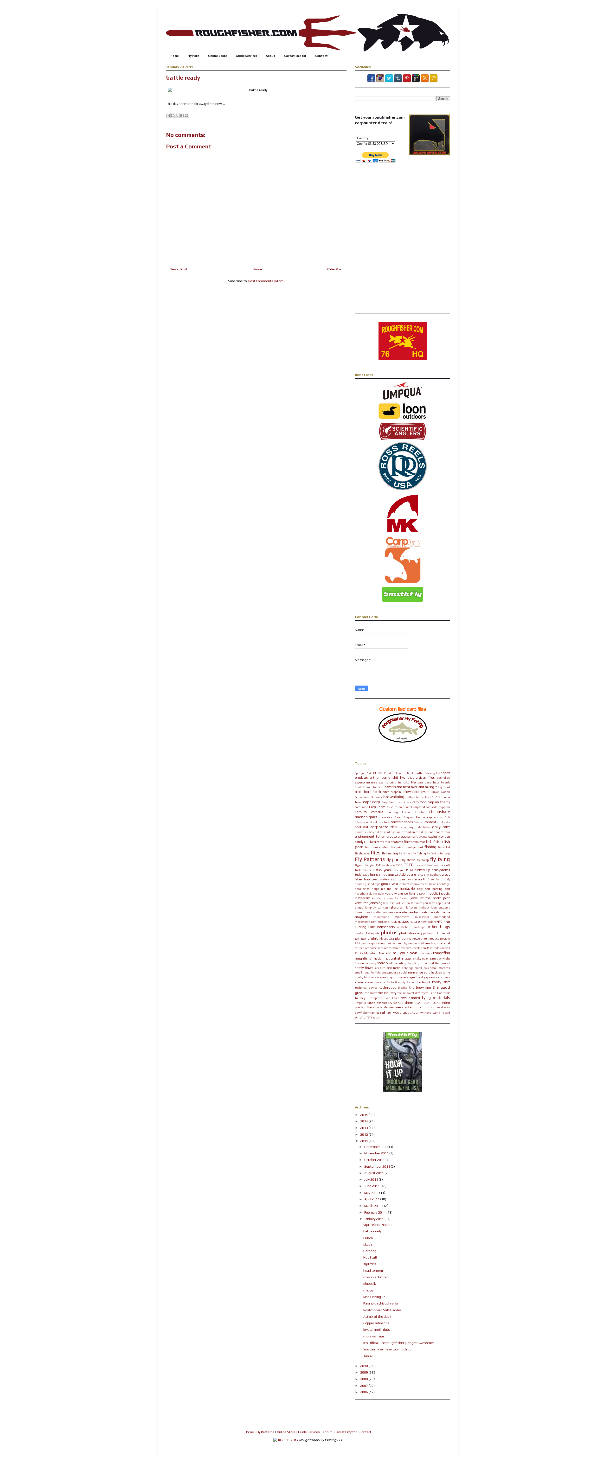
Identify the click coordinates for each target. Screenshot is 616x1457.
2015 (364, 1115)
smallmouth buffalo (368, 972)
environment (364, 836)
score (381, 963)
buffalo (410, 797)
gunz (385, 884)
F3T (366, 842)
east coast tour (439, 832)
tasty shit (441, 982)
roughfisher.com (399, 958)
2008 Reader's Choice (391, 773)
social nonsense (411, 972)
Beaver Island (392, 787)
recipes (359, 948)
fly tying (440, 859)
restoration (391, 948)
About (270, 55)
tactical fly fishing (403, 982)
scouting (400, 963)
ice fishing (411, 893)
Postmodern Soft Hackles (382, 1310)
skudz (367, 1244)
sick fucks (393, 968)
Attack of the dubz (377, 1316)
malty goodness (384, 912)
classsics (385, 817)
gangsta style (395, 874)
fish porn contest (377, 847)
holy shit (423, 889)
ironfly (376, 898)
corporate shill (383, 826)
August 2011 (374, 1173)
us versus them (400, 1003)
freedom (433, 865)
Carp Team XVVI (381, 807)
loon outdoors (440, 907)
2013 (364, 1128)
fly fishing (419, 853)
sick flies (379, 968)
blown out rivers (417, 792)
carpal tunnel (403, 807)
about (409, 773)
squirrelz (369, 1264)
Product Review (439, 938)
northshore (404, 927)
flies (375, 852)
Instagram (362, 898)
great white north (412, 879)
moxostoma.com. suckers (371, 921)
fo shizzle (388, 865)
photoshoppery (410, 933)
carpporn (444, 807)
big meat (444, 787)
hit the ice (389, 889)
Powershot (419, 938)
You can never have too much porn (389, 1349)
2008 (364, 1379)
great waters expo (384, 879)
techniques (387, 987)
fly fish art (405, 853)
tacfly (386, 982)
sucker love (373, 982)
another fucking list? (428, 773)
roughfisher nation (369, 958)
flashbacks (362, 853)
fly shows (409, 860)
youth (376, 1017)
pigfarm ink (431, 933)
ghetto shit (421, 874)
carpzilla (377, 812)
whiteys (425, 1012)
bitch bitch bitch (368, 792)
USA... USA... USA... (428, 1003)
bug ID (437, 797)
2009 (364, 1372)
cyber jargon (407, 827)
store (359, 982)
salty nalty (422, 958)
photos (389, 932)
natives (403, 921)
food (399, 865)
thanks (402, 987)
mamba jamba (407, 912)
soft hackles (433, 972)
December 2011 (376, 1147)
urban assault (377, 1003)
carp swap (361, 807)
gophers (435, 874)
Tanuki (368, 1356)
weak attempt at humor (415, 1007)
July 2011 (371, 1179)
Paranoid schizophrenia (380, 1303)
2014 (364, 1121)
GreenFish (434, 879)
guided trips (372, 884)
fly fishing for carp (438, 853)
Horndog (369, 1251)
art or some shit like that (392, 777)
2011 (364, 1141)
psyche (365, 943)
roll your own (405, 952)
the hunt (371, 993)
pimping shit (366, 938)
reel (380, 948)
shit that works (439, 963)
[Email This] (168, 115)
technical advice (366, 987)
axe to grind (388, 782)
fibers (408, 842)
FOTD (409, 864)
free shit (420, 865)
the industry (387, 993)
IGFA (422, 893)
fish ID (438, 842)
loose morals (363, 912)
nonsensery (386, 927)
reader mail (416, 943)
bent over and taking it (420, 787)
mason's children (376, 1277)
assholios (443, 777)
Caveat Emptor (295, 55)
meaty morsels (429, 912)
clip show (434, 817)
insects (444, 893)
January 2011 (374, 1219)
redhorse (371, 948)
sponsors (433, 977)
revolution (419, 948)
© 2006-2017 (288, 1440)
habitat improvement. (414, 884)
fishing (430, 846)
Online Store (217, 55)
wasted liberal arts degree (374, 1007)
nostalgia (419, 927)
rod (388, 953)
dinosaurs (361, 832)
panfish (360, 933)
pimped (445, 933)
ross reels (425, 953)
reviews (406, 948)
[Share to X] (177, 115)
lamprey (370, 907)
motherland (442, 917)
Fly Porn (193, 55)
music (392, 921)
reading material (437, 943)
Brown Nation (440, 791)
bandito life (407, 782)
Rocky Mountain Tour (370, 953)
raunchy (402, 943)
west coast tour (406, 1012)
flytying (370, 865)
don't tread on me (408, 832)
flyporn (359, 865)
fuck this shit (364, 870)
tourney (360, 998)
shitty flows (364, 968)
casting (393, 812)
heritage (444, 884)
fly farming (390, 853)
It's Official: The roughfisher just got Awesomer (398, 1343)
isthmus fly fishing (396, 898)
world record (441, 1012)
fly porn (393, 859)
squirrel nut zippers (377, 1225)
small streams (440, 968)
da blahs (424, 827)
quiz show (378, 943)
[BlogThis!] (172, 115)
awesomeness (366, 782)
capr (367, 801)
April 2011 (372, 1199)
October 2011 (374, 1160)
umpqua (360, 1002)
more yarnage (373, 1336)
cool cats (443, 822)
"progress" (361, 773)
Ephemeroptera (388, 836)
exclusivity (435, 836)
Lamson (383, 907)
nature (415, 921)
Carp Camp (389, 802)
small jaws (422, 968)
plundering (403, 938)
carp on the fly (439, 802)
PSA (357, 943)
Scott (389, 963)
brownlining (393, 796)
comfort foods (402, 822)
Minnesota (402, 917)
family (374, 842)
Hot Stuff (370, 1257)
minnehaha (381, 917)
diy (393, 832)
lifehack (424, 907)
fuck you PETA (402, 870)
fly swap (423, 860)
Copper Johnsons (376, 1323)
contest (430, 822)
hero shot (362, 889)
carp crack (404, 802)
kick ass (389, 903)
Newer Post (178, 269)
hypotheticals (363, 893)
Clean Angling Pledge (409, 817)
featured (397, 842)
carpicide (431, 807)
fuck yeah (383, 870)
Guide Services (246, 55)
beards (445, 782)
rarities (390, 943)
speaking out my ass (394, 977)
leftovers (411, 907)
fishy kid (444, 847)
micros (368, 1290)
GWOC (394, 884)
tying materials (436, 997)
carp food (419, 802)
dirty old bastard (379, 832)
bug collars (423, 797)
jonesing (376, 903)
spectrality (417, 977)
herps (375, 888)
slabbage (408, 968)
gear (410, 874)
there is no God (432, 993)
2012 (364, 1134)
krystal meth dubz (377, 1329)
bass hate (432, 782)
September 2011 (377, 1166)
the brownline (420, 987)
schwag (371, 963)
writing (360, 1017)
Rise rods (433, 948)
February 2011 (375, 1212)
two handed (410, 998)
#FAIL (373, 773)
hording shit (441, 889)
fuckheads (362, 874)
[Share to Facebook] (182, 115)
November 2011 (376, 1153)
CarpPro (361, 812)
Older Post (335, 269)
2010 (364, 1366)
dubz (424, 832)
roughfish (441, 952)
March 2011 (373, 1206)
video (446, 1003)
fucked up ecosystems (432, 870)
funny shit (377, 874)
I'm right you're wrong (388, 893)
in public (432, 893)
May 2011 (371, 1193)
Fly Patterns (370, 859)
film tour (419, 842)
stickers (445, 977)
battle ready (372, 1231)
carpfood (419, 807)
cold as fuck (381, 822)
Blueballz (370, 1283)
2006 (364, 1392)
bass (420, 782)
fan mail (385, 841)
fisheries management (407, 847)
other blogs (439, 926)
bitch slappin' (392, 792)
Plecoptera (386, 938)
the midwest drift (409, 993)
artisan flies (425, 777)
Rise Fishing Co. (374, 1297)
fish (429, 841)
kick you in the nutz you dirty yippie (419, 903)
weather (383, 1012)
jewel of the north (426, 898)
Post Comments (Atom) (266, 281)
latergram (397, 907)
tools (447, 993)
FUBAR (368, 1238)
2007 (364, 1385)
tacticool (423, 982)
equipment (409, 836)
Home (174, 55)
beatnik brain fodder (368, 787)
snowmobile (390, 972)
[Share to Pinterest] (186, 115)
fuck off (444, 865)
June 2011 (372, 1186)
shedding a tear (417, 963)
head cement (373, 1270)
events (423, 836)
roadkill (445, 948)
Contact (321, 55)
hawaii (433, 884)
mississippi (422, 917)
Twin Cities (391, 998)
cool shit (361, 827)
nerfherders (428, 921)
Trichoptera (374, 998)
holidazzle (407, 889)
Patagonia (372, 933)
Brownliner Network (368, 797)
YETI (369, 1017)
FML (378, 865)
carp (376, 801)
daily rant (441, 826)
